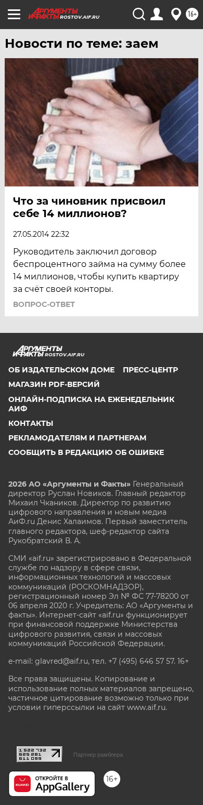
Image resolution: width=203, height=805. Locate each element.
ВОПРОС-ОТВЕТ (44, 304)
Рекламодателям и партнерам (77, 437)
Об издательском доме (61, 369)
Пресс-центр (150, 369)
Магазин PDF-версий (54, 384)
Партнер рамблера (98, 755)
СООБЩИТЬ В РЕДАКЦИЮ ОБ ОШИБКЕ (86, 452)
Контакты (30, 423)
